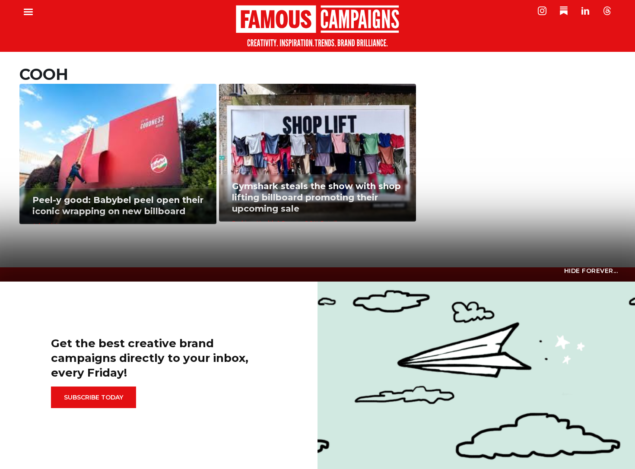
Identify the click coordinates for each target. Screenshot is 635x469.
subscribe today (93, 397)
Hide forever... (591, 271)
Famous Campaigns (317, 26)
